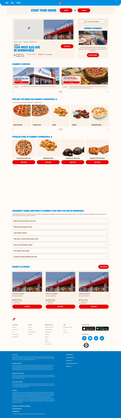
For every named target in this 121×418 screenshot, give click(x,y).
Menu (7, 3)
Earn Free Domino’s (93, 55)
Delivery (66, 10)
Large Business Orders (49, 329)
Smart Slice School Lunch (49, 327)
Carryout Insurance (48, 344)
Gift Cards (46, 339)
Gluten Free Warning (31, 332)
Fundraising (47, 334)
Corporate (14, 327)
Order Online (67, 46)
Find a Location (103, 267)
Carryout (84, 10)
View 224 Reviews (48, 54)
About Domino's (15, 329)
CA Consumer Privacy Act (16, 408)
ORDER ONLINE (24, 162)
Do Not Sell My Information (67, 327)
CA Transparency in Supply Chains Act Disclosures (21, 406)
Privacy (64, 329)
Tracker (19, 3)
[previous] (13, 92)
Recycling (46, 336)
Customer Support (15, 334)
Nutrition (29, 327)
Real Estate (47, 341)
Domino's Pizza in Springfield (18, 293)
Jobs (13, 332)
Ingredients (30, 334)
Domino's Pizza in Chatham (84, 293)
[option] (36, 78)
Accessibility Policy (15, 411)
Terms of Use (65, 332)
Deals (12, 3)
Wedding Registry (48, 332)
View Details (27, 306)
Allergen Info (30, 329)
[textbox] (60, 214)
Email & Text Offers (15, 336)
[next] (108, 92)
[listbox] (60, 78)
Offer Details (16, 86)
